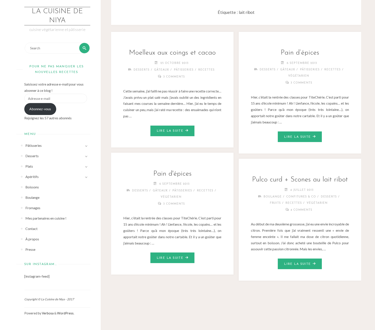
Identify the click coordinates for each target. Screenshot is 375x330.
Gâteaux (161, 69)
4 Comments (301, 210)
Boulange (272, 196)
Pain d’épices (300, 52)
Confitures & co (301, 196)
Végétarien (298, 75)
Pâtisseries (184, 69)
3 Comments (174, 76)
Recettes (206, 69)
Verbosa (47, 313)
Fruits (275, 203)
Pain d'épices (172, 173)
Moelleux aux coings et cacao (172, 52)
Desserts (141, 69)
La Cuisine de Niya (57, 16)
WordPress (65, 313)
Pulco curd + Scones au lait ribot (300, 179)
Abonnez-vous (40, 109)
